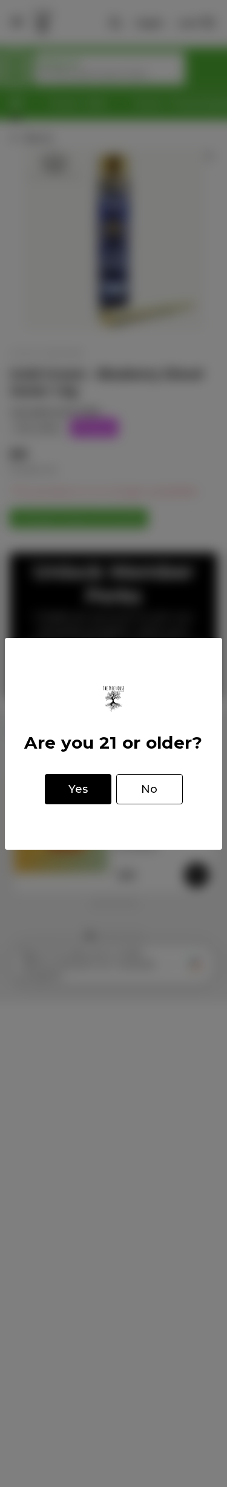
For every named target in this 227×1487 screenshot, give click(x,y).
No (149, 789)
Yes (78, 789)
